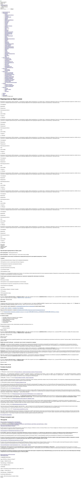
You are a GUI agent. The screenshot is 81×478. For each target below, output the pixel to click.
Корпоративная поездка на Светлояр (20, 404)
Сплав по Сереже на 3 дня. (21, 382)
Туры (4, 94)
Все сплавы (2, 414)
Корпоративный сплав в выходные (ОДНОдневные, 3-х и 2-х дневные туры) (28, 393)
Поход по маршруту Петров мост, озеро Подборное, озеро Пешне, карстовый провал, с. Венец (29, 423)
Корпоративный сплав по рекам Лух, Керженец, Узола (24, 398)
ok (3, 455)
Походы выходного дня (4, 454)
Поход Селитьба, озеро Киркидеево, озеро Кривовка (10, 421)
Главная (4, 93)
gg (4, 455)
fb (1, 455)
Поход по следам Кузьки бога (16, 422)
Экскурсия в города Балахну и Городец (7, 425)
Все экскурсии (12, 454)
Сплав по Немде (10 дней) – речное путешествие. (24, 377)
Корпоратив (5, 95)
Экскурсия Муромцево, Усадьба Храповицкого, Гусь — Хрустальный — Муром (15, 444)
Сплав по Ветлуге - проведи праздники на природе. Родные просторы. (28, 371)
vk (0, 455)
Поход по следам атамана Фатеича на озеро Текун (9, 424)
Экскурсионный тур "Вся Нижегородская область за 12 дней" (12, 430)
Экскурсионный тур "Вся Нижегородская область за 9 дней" (11, 440)
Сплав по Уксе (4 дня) (16, 388)
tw (2, 455)
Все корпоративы (8, 414)
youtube (6, 455)
